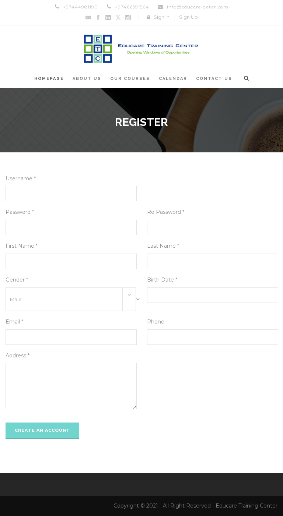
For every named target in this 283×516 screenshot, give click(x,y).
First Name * (22, 246)
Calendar (173, 78)
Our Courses (130, 78)
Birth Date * (162, 279)
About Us (87, 78)
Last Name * (163, 246)
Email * (14, 321)
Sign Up (188, 17)
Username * (21, 178)
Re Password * (165, 212)
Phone (155, 321)
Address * (17, 355)
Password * (20, 212)
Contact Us (214, 78)
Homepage (49, 78)
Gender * (17, 279)
